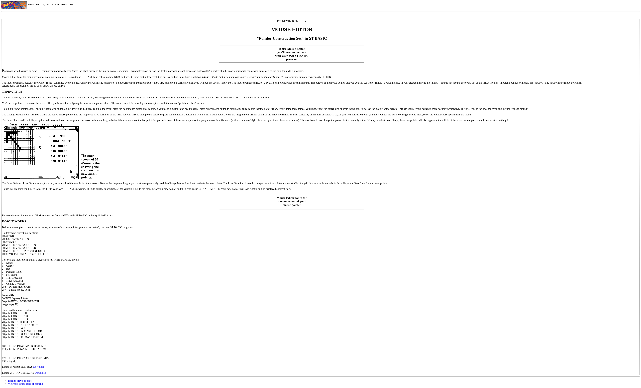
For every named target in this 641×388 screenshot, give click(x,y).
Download (38, 366)
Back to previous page (20, 380)
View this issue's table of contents (25, 383)
